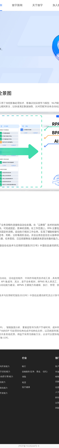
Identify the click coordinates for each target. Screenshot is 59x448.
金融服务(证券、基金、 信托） (35, 371)
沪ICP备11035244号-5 (28, 446)
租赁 (24, 382)
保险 (24, 376)
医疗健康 (26, 387)
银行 (24, 366)
